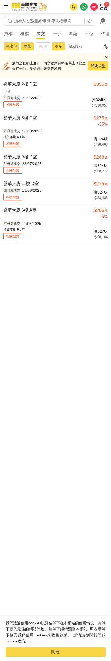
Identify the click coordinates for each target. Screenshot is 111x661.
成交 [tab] (40, 33)
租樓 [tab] (24, 33)
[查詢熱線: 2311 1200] (73, 7)
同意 (55, 651)
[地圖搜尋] (103, 21)
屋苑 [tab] (73, 33)
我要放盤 (98, 66)
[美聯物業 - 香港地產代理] (30, 6)
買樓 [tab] (8, 33)
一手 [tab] (57, 33)
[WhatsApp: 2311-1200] (84, 7)
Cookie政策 (15, 641)
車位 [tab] (89, 33)
